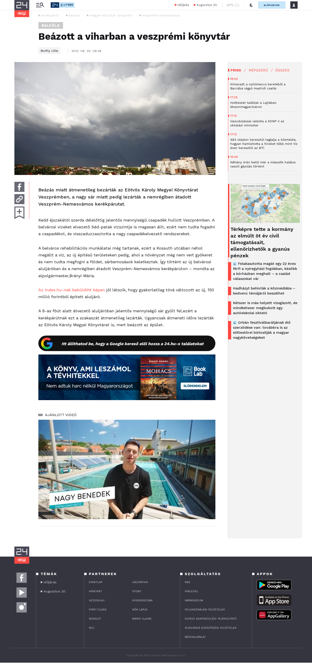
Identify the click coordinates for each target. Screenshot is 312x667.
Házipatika (140, 582)
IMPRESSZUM (194, 600)
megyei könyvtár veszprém (111, 15)
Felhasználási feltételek (205, 609)
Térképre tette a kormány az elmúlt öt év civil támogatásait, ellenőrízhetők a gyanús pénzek (261, 242)
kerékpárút (50, 15)
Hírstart (95, 591)
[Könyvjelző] (19, 212)
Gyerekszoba (142, 600)
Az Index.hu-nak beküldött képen (71, 289)
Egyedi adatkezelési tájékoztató (210, 618)
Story (136, 591)
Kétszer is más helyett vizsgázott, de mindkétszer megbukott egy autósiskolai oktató (265, 308)
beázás (74, 15)
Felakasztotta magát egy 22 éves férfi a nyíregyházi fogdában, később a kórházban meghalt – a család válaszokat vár (265, 271)
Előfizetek (272, 5)
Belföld (51, 25)
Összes (282, 70)
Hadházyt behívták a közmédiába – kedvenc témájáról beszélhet (264, 290)
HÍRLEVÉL (191, 591)
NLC (91, 627)
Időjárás (183, 5)
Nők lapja (139, 609)
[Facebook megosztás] (19, 187)
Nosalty (95, 618)
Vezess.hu (97, 600)
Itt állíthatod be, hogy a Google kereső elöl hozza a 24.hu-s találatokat (132, 343)
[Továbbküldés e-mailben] (19, 199)
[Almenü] (40, 5)
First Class (97, 609)
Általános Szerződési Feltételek (211, 627)
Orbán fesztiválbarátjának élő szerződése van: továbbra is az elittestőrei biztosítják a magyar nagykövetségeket (262, 330)
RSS (187, 582)
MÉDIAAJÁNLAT (195, 636)
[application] (126, 469)
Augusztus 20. (207, 5)
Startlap (95, 582)
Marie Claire (142, 618)
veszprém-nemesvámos (161, 15)
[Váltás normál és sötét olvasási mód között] (251, 5)
